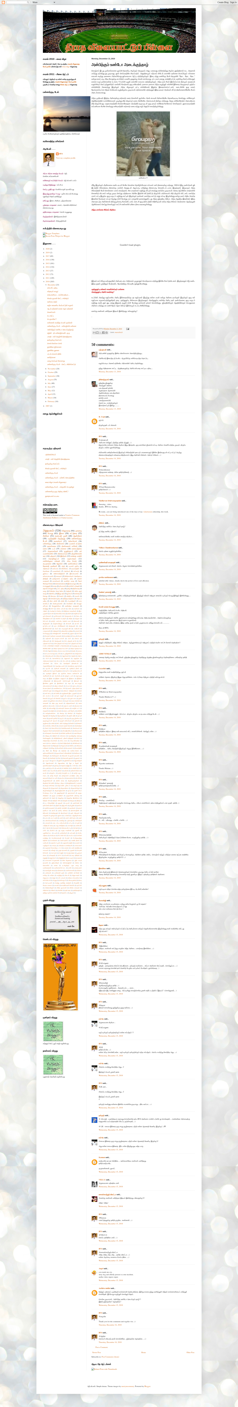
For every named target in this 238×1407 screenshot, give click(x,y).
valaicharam (147, 511)
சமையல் (59, 576)
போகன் (67, 838)
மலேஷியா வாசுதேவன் (65, 845)
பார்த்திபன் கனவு (48, 825)
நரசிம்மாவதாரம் (50, 808)
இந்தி (50, 678)
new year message (50, 653)
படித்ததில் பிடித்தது (56, 538)
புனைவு (78, 530)
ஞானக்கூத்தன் (47, 766)
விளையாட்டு (62, 553)
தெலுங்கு (61, 798)
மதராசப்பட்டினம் (55, 843)
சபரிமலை (63, 736)
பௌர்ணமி (53, 840)
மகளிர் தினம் (75, 840)
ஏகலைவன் (70, 696)
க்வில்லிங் (57, 731)
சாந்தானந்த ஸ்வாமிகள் (50, 741)
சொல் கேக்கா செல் (54, 343)
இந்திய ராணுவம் (60, 678)
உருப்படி (74, 686)
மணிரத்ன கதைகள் (72, 606)
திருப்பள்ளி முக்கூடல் (63, 785)
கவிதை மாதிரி (76, 556)
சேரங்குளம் (55, 756)
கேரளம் (79, 723)
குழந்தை (45, 723)
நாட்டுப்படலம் (47, 626)
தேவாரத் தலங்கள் (50, 566)
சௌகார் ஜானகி (68, 758)
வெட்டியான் (48, 883)
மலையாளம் (78, 845)
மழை (44, 591)
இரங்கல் (63, 556)
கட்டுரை (73, 533)
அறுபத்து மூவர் (60, 666)
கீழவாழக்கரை (61, 716)
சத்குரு (47, 736)
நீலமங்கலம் (64, 813)
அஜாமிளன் (65, 656)
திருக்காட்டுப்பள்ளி (48, 783)
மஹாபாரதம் (71, 558)
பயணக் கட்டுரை (75, 543)
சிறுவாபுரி (64, 746)
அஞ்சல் (73, 656)
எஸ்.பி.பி (55, 569)
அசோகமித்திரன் (59, 574)
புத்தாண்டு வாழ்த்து (67, 631)
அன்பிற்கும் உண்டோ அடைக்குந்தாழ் (60, 329)
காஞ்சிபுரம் (76, 613)
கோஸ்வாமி (76, 728)
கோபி (47, 728)
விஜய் (54, 878)
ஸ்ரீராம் (53, 890)
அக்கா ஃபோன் (60, 609)
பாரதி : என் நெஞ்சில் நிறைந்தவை (59, 336)
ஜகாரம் (77, 758)
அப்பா (58, 661)
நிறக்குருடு (54, 813)
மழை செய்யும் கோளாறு (56, 361)
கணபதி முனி (61, 535)
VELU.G (102, 1179)
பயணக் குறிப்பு (74, 566)
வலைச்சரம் (56, 571)
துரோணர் (46, 798)
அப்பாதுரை (103, 885)
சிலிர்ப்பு (71, 746)
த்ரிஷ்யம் (79, 801)
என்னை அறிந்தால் (68, 691)
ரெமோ (77, 863)
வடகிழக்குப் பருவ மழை (70, 865)
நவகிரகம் (72, 808)
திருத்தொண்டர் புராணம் (74, 783)
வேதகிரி (76, 883)
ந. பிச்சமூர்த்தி (50, 803)
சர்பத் (77, 738)
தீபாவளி (68, 623)
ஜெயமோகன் (50, 763)
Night (49, 651)
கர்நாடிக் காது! (52, 291)
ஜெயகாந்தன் (78, 760)
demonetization (60, 584)
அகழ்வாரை (78, 653)
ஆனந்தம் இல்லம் (51, 673)
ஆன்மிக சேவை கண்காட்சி (70, 673)
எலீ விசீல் (56, 693)
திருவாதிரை (64, 788)
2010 (48, 281)
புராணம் (77, 631)
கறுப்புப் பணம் (68, 706)
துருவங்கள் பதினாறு (72, 795)
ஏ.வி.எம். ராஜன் (59, 696)
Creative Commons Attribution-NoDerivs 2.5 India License (61, 516)
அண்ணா (76, 609)
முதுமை (72, 633)
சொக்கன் (53, 758)
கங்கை (60, 701)
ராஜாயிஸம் (52, 858)
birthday (55, 651)
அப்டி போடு (72, 561)
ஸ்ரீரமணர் (46, 641)
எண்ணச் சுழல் (47, 691)
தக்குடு (101, 639)
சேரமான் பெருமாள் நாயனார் (70, 756)
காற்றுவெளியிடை (50, 713)
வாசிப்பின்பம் (73, 563)
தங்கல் (66, 771)
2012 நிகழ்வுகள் (56, 641)
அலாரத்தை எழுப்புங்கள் (74, 666)
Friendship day (76, 646)
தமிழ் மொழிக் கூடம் (64, 773)
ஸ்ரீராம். (101, 523)
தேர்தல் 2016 (56, 801)
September (52, 376)
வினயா (77, 638)
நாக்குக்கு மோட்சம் (54, 340)
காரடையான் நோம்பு (69, 711)
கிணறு (62, 713)
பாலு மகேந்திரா (60, 825)
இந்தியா (71, 678)
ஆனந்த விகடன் (77, 671)
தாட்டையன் (53, 778)
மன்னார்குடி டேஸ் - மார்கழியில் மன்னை (61, 326)
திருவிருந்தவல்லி (60, 790)
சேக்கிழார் (46, 756)
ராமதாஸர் (79, 858)
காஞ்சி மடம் (76, 708)
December (52, 284)
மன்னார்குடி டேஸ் (51, 473)
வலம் (69, 638)
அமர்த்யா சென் (75, 661)
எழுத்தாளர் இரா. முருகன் (69, 693)
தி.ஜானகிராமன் (47, 781)
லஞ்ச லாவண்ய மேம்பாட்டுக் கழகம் (60, 305)
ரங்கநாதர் (52, 855)
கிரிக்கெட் (64, 569)
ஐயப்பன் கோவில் (55, 698)
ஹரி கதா (67, 890)
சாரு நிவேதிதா (74, 741)
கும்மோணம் (58, 616)
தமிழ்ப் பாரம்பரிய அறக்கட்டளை (61, 621)
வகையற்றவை (77, 548)
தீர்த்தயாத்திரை (68, 599)
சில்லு (52, 748)
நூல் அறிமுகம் (75, 813)
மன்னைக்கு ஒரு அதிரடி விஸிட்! (56, 491)
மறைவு (54, 845)
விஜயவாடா (46, 878)
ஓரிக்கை (53, 701)
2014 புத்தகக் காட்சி (70, 641)
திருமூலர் (45, 788)
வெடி (80, 880)
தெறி (53, 798)
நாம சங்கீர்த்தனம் (59, 626)
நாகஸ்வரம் (56, 581)
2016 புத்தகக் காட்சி (60, 643)
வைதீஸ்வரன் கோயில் (67, 885)
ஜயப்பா (54, 760)
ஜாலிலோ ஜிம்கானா (54, 347)
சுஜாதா (45, 599)
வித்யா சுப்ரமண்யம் (74, 878)
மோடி (74, 636)
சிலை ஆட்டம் (65, 84)
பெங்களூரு (46, 633)
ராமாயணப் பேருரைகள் (52, 860)
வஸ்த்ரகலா (51, 357)
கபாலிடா (53, 706)
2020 (48, 249)
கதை (55, 586)
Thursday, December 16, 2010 (110, 1325)
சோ (59, 758)
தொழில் (65, 801)
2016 (48, 259)
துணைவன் (71, 793)
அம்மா (56, 663)
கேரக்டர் (72, 723)
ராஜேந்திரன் (61, 858)
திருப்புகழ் (76, 785)
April (50, 394)
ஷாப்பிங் (79, 885)
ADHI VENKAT (105, 653)
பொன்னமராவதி (56, 838)
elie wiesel (63, 651)
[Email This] (94, 332)
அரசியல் (67, 571)
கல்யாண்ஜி (52, 708)
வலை (45, 548)
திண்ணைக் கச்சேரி (69, 546)
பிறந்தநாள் (55, 631)
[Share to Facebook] (103, 332)
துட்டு (69, 790)
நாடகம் (77, 623)
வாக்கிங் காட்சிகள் (73, 873)
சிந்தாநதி (56, 746)
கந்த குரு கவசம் (57, 703)
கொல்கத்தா (78, 726)
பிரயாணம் (56, 828)
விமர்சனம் (60, 543)
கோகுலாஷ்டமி (69, 616)
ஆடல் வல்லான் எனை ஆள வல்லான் (60, 308)
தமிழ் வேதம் (54, 776)
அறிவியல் (46, 569)
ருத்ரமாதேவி (55, 863)
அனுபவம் (48, 530)
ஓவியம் (69, 594)
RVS (100, 436)
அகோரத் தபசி (49, 656)
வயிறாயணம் (78, 868)
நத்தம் (57, 805)
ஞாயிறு (56, 766)
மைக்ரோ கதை (69, 581)
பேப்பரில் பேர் (62, 835)
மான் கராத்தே (75, 848)
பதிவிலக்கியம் (50, 454)
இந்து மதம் (60, 594)
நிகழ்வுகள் (72, 626)
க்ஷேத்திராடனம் (48, 618)
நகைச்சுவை (51, 546)
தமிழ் (68, 589)
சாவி (44, 743)
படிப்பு (46, 818)
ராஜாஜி (45, 858)
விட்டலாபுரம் (61, 878)
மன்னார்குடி (47, 543)
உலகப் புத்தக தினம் (74, 688)
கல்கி (44, 708)
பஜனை (59, 815)
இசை (61, 533)
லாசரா (56, 865)
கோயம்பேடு (55, 728)
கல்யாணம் (62, 586)
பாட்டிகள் (77, 823)
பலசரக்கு (61, 820)
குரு (68, 718)
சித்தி (70, 618)
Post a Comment (102, 1347)
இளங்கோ (102, 868)
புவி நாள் (72, 833)
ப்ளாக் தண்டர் (64, 840)
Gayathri (102, 668)
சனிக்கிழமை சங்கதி (51, 561)
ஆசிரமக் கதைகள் (60, 668)
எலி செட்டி (48, 693)
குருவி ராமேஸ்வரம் (66, 721)
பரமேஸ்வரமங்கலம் (50, 820)
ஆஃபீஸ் (47, 668)
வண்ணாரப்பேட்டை (59, 868)
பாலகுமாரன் (46, 631)
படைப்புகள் (54, 818)
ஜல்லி (60, 760)
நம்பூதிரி (71, 805)
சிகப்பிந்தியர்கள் (65, 743)
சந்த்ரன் (54, 736)
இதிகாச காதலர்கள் (70, 611)
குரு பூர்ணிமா (76, 718)
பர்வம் (56, 628)
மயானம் (77, 843)
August (51, 379)
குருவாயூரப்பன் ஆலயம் (50, 721)
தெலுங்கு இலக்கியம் (73, 798)
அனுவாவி (67, 658)
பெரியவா (53, 835)
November (52, 368)
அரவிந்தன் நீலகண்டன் (70, 663)
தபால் (44, 773)
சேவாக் (45, 758)
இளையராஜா (72, 584)
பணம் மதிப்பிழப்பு (70, 818)
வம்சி (69, 868)
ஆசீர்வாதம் (46, 671)
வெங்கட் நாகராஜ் (105, 592)
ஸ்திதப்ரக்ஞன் (49, 888)
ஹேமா (101, 925)
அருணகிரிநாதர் (47, 666)
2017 (48, 256)
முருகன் (72, 850)
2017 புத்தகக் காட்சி (74, 643)
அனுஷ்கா (76, 658)
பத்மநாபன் (103, 349)
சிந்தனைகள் (47, 746)
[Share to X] (100, 332)
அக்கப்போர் (72, 541)
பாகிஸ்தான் (78, 820)
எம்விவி (79, 691)
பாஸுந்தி (70, 825)
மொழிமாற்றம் (70, 853)
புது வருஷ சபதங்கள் (64, 830)
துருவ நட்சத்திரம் (57, 795)
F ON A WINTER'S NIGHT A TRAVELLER (56, 646)
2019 (48, 252)
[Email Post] (127, 329)
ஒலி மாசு (73, 698)
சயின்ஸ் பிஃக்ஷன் (61, 618)
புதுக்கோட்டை (47, 833)
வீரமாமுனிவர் (72, 880)
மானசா (66, 848)
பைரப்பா (71, 835)
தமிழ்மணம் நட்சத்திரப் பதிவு (62, 579)
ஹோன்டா (64, 893)
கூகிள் (52, 723)
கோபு (77, 616)
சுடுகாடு (63, 751)
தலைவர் (45, 778)
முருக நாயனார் (62, 850)
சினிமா (46, 535)
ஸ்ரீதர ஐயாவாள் (61, 888)
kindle (73, 651)
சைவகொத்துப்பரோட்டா (107, 1194)
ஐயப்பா (65, 698)
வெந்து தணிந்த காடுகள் (63, 883)
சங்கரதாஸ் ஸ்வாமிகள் (51, 733)
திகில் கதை (60, 781)
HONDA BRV (47, 648)
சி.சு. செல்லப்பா (53, 743)
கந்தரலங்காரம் (70, 703)
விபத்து (45, 609)
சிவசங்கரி (60, 748)
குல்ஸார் (77, 721)
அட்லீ (47, 658)
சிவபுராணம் (69, 748)
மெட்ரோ (79, 633)
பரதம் (80, 818)
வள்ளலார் (48, 873)
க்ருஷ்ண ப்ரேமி (47, 731)
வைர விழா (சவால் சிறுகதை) (55, 482)
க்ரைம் (61, 596)
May (50, 390)
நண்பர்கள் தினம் (48, 805)
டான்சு (80, 766)
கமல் (59, 706)
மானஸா (63, 548)
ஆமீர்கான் (46, 676)
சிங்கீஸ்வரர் (76, 743)
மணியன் (45, 843)
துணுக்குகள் (61, 793)
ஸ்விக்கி (59, 890)
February (51, 401)
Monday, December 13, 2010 (110, 371)
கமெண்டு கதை (60, 613)
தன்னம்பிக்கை (75, 771)
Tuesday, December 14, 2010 (110, 428)
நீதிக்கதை (76, 589)
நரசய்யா (79, 805)
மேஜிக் (61, 853)
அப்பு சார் (65, 661)
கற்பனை (77, 706)
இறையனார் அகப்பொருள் (62, 681)
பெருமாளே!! (52, 319)
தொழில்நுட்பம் (54, 558)
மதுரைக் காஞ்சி (68, 843)
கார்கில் (79, 711)
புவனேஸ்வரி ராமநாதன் (107, 562)
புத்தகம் (53, 556)
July (49, 383)
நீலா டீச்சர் (53, 601)
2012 (48, 274)
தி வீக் (78, 778)
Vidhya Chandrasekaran (108, 547)
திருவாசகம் (54, 788)
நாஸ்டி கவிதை (63, 810)
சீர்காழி (55, 751)
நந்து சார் (64, 805)
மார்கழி (53, 850)
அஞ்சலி (68, 591)
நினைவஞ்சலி (75, 810)
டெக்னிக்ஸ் (65, 768)
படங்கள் (66, 815)
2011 (48, 278)
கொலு (45, 596)
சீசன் (47, 751)
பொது (50, 533)
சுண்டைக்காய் (74, 751)
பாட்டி (70, 823)
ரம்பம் (59, 855)
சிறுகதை (66, 530)
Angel (101, 1268)
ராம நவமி (71, 858)
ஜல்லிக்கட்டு (68, 760)
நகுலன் (60, 803)
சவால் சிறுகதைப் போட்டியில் (65, 82)
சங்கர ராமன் (78, 731)
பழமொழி (69, 820)
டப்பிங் (74, 766)
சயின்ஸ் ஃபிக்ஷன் (74, 586)
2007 (48, 406)
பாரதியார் (76, 628)
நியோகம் (45, 813)
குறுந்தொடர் (68, 551)
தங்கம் (60, 771)
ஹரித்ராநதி (76, 890)
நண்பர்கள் (76, 803)
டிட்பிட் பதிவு (60, 589)
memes (80, 651)
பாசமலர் (47, 823)
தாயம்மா (62, 778)
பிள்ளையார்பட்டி (66, 828)
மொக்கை (46, 571)
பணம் (61, 818)
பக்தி (62, 601)
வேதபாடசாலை (47, 885)
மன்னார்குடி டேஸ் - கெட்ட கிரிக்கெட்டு (61, 364)
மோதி (80, 636)
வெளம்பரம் (51, 312)
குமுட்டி (62, 718)
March (50, 397)
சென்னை (77, 753)
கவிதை (77, 594)
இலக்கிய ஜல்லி (48, 683)
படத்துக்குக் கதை (76, 815)
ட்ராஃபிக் (52, 771)
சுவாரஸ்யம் (119, 332)
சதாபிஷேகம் (78, 733)
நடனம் (68, 803)
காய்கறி (58, 711)
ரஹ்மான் (48, 638)
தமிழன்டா (52, 773)
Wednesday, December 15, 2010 (111, 934)
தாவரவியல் (70, 778)
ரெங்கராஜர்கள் (67, 863)
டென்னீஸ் (74, 768)
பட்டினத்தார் (72, 601)
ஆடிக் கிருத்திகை (57, 671)
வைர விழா (66, 66)
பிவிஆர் (75, 828)
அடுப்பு (80, 656)
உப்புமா (68, 686)
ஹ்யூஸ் (71, 893)
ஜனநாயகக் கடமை (52, 496)
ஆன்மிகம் (77, 535)
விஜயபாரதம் (75, 875)
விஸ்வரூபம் (62, 880)
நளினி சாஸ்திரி (62, 808)
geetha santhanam (106, 577)
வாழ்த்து (59, 875)
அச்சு (69, 609)
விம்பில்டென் (47, 880)
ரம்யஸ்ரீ (66, 855)
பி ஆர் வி (47, 828)
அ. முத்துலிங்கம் (68, 653)
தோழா (72, 801)
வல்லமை (79, 870)
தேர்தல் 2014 (46, 801)
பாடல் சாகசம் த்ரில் (54, 354)
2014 (48, 267)
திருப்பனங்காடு (49, 785)
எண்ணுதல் (57, 691)
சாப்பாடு (76, 571)
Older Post (190, 1352)
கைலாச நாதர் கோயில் (65, 726)
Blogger (147, 1386)
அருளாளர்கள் (53, 551)
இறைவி (76, 681)
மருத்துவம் (46, 845)
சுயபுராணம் (47, 563)
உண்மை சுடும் (52, 301)
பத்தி (63, 566)
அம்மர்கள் (46, 663)
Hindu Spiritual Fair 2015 (61, 648)
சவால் (77, 596)
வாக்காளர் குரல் (59, 873)
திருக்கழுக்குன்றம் (73, 781)
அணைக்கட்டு (56, 658)
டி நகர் (47, 768)
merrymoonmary (127, 1386)
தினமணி (76, 621)
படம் (53, 548)
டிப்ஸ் (52, 768)
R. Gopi (102, 416)
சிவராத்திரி (78, 748)
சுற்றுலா (77, 618)
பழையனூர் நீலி (66, 628)
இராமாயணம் (74, 574)
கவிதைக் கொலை (63, 708)
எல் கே (101, 1019)
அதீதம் (45, 611)
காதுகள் (45, 711)
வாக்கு (45, 875)
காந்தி (52, 711)
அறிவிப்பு (52, 594)
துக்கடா (45, 574)
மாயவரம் (45, 850)
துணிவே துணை (53, 350)
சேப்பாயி (45, 621)
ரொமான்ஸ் (46, 865)
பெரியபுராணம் (57, 604)
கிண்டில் (70, 713)
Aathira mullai (104, 1288)
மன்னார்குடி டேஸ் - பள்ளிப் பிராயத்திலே (59, 477)
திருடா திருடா (61, 783)
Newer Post (96, 1352)
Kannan (102, 1157)
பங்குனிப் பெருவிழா (49, 815)
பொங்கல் (70, 604)
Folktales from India (56, 591)
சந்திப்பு (69, 596)
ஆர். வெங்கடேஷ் (57, 676)
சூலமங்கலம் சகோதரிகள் (64, 753)
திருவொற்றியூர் (57, 623)
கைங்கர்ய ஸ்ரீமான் (50, 726)
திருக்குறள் (46, 623)
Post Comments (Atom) (110, 1356)
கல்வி (69, 613)
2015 (48, 263)
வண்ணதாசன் (47, 868)
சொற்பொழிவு (55, 599)
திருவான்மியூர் (75, 788)
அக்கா (58, 656)
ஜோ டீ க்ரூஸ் (74, 763)
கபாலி (52, 613)
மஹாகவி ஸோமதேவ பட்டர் (53, 848)
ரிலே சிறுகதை (66, 860)
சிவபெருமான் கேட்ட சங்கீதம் (58, 298)
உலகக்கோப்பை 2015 (60, 688)
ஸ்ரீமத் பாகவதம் (74, 888)
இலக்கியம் (60, 683)
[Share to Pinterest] (106, 332)
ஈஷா (69, 683)
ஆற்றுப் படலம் (69, 676)
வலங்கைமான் (70, 870)
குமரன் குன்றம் (53, 718)
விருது (55, 880)
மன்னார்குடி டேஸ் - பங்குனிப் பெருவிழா (59, 487)
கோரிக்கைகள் (65, 728)
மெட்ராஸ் (54, 853)
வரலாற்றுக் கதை (50, 870)
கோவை (53, 596)
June (50, 387)
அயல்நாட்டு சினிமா (56, 611)
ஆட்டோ (67, 671)
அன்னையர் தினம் (48, 661)
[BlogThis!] (97, 332)
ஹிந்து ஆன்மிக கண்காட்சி (51, 893)
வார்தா (52, 875)
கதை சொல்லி (75, 701)
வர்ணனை (60, 870)
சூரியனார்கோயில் (48, 753)
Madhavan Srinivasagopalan (110, 500)
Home (143, 1352)
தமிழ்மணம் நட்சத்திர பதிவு (70, 776)
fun (69, 651)
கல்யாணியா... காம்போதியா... (58, 295)
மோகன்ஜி (102, 900)
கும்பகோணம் (47, 616)
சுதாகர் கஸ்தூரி (48, 589)
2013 (48, 270)
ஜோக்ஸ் (60, 563)
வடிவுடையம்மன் (59, 638)
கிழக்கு (53, 716)
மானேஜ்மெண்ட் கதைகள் (59, 633)
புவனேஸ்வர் (63, 833)
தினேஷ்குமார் (104, 379)
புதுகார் (77, 830)
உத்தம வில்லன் (58, 686)
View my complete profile (65, 158)
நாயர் (53, 810)
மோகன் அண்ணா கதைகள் (53, 636)
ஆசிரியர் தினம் (74, 668)
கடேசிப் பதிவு (52, 288)
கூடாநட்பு (50, 315)
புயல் (55, 833)
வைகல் (56, 885)
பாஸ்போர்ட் (78, 825)
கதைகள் (45, 703)
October (51, 372)
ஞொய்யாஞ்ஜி (65, 766)
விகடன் (67, 875)
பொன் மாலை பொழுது (107, 606)
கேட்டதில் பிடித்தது (62, 723)
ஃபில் (58, 653)
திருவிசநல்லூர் (47, 790)
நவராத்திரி (75, 569)
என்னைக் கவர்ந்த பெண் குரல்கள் (59, 322)
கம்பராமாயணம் (48, 576)
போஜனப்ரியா (56, 606)
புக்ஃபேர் (52, 830)
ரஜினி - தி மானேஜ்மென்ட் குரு (58, 333)
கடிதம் (67, 701)
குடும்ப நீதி (72, 716)
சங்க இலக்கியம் (67, 731)
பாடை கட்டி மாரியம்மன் (59, 823)
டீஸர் (58, 768)
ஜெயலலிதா (61, 763)
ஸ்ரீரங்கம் (46, 890)
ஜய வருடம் (46, 760)
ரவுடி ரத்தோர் (75, 855)
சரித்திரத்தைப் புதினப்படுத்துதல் (64, 738)
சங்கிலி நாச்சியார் (66, 733)
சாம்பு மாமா (63, 741)
